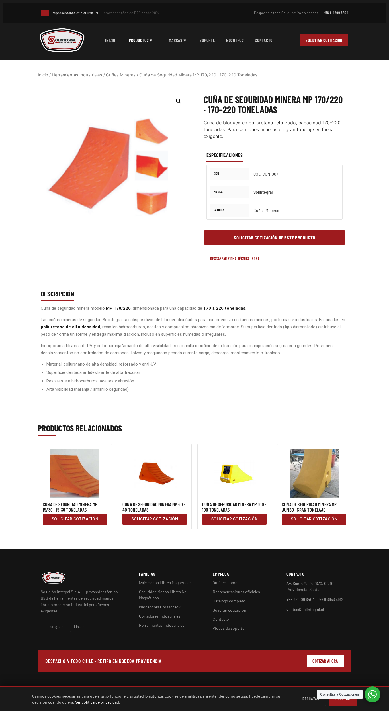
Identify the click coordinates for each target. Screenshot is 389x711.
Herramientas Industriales (77, 75)
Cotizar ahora (325, 660)
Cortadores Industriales (159, 616)
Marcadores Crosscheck (160, 606)
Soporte (207, 40)
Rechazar (311, 698)
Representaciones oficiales (236, 591)
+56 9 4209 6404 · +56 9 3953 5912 (314, 599)
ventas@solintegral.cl (305, 609)
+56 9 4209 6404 (336, 12)
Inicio (110, 40)
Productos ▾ (141, 40)
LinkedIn (80, 626)
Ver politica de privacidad (97, 702)
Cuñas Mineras (121, 75)
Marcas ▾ (177, 40)
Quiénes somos (226, 582)
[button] (178, 101)
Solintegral (263, 192)
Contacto (264, 40)
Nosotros (235, 40)
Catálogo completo (229, 600)
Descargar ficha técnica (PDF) (234, 258)
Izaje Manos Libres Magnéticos (165, 582)
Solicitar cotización (324, 40)
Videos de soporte (228, 628)
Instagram (55, 626)
